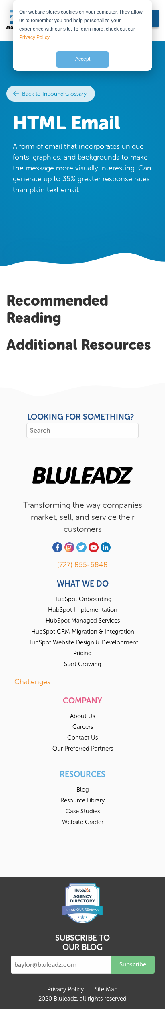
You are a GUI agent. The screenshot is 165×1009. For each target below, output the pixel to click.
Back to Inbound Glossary (53, 93)
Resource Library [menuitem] (82, 800)
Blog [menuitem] (82, 789)
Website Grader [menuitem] (82, 822)
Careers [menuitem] (82, 726)
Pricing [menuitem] (82, 653)
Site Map (106, 989)
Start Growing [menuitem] (82, 664)
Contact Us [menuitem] (82, 737)
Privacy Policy (34, 37)
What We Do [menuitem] (83, 584)
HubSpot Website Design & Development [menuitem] (82, 642)
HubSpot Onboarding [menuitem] (82, 599)
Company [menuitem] (82, 700)
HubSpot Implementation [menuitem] (82, 609)
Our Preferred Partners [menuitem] (82, 748)
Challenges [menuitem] (32, 681)
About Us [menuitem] (82, 716)
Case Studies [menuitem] (83, 811)
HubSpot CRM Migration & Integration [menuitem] (82, 631)
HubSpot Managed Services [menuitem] (83, 620)
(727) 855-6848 (82, 564)
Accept (82, 59)
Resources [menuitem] (82, 774)
